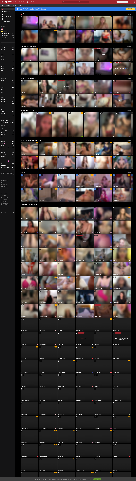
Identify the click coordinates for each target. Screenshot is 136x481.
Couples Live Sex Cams (28, 78)
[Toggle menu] (2, 2)
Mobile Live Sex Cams (28, 110)
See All (129, 14)
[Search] (80, 2)
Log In (132, 1)
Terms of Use (4, 195)
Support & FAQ (4, 184)
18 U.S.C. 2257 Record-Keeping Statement (6, 204)
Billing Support (4, 186)
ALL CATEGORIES (8, 173)
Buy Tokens (3, 206)
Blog (2, 182)
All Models (3, 201)
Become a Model (4, 197)
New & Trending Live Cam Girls (31, 140)
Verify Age (130, 8)
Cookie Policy (82, 479)
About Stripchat (4, 180)
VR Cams (24, 172)
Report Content (4, 188)
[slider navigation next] (129, 29)
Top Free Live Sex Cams (28, 46)
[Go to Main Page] (11, 2)
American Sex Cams (29, 14)
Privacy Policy (4, 193)
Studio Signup (4, 199)
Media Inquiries (4, 191)
